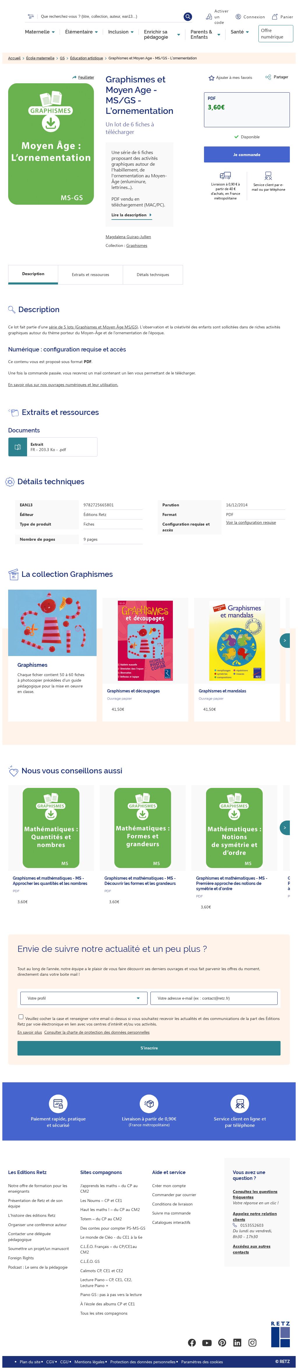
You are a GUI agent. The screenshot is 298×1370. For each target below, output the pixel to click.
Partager (281, 77)
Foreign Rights (21, 1258)
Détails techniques (153, 274)
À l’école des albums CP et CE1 (107, 1304)
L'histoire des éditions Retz (31, 1215)
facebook (191, 1343)
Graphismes (136, 245)
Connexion (254, 17)
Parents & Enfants (201, 34)
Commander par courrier (174, 1194)
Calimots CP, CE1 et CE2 (101, 1270)
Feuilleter (86, 77)
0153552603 (252, 1225)
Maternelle (37, 32)
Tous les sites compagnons (103, 1313)
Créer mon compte (169, 1185)
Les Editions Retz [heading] (27, 1172)
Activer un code (221, 16)
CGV (50, 1361)
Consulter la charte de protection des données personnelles (97, 1032)
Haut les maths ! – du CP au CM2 (110, 1209)
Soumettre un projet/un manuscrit (38, 1248)
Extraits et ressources (90, 274)
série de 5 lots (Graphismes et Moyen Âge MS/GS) (93, 327)
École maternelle (40, 58)
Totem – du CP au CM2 (101, 1218)
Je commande (246, 154)
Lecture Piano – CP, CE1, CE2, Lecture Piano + (106, 1282)
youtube (207, 1343)
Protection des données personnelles (142, 1361)
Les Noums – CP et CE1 (101, 1200)
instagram (252, 1343)
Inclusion (118, 32)
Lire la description (128, 215)
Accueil (14, 58)
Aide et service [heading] (169, 1172)
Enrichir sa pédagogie (156, 34)
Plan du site (30, 1361)
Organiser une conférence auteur (37, 1224)
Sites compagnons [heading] (101, 1172)
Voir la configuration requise (251, 522)
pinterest (222, 1343)
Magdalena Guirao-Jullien (128, 236)
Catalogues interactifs (171, 1222)
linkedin (237, 1343)
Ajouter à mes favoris (234, 77)
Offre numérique (272, 33)
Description (33, 273)
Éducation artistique (86, 58)
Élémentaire (79, 32)
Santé (237, 32)
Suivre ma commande (171, 1213)
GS (62, 58)
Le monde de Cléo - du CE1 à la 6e (111, 1237)
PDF (212, 98)
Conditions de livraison (172, 1204)
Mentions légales (89, 1361)
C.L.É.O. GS (90, 1261)
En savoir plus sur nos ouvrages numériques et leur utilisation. (63, 384)
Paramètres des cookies (202, 1361)
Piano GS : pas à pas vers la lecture (111, 1294)
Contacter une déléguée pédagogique (29, 1236)
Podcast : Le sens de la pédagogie (38, 1267)
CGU (64, 1361)
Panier (287, 17)
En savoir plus (29, 1032)
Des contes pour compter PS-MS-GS (112, 1228)
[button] (51, 144)
